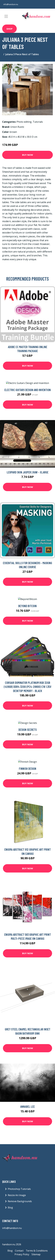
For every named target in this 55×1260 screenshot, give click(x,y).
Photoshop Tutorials (19, 1189)
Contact (19, 1250)
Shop (9, 28)
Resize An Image (17, 1195)
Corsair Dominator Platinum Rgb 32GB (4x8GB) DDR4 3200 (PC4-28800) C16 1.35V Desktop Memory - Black (27, 687)
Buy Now (27, 154)
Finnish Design (27, 768)
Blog (10, 1207)
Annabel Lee (27, 1106)
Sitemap (36, 1254)
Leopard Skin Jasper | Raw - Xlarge (27, 472)
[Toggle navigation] (6, 16)
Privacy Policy (22, 1254)
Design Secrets (27, 729)
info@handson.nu (10, 4)
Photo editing (24, 121)
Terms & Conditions (37, 1250)
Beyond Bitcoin (27, 606)
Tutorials (38, 121)
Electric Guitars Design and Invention (27, 390)
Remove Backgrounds (20, 1201)
